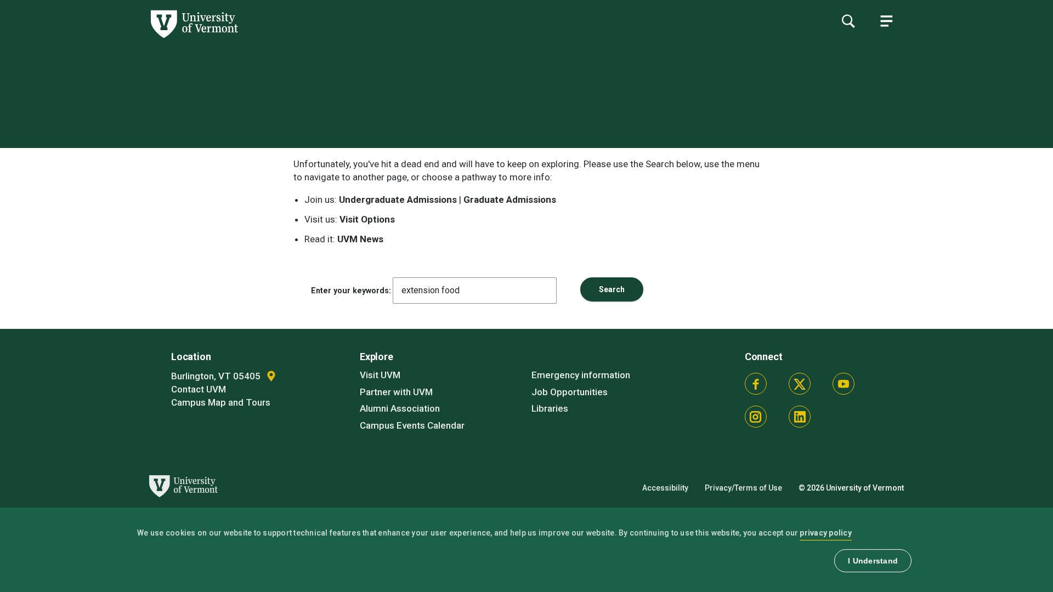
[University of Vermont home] (181, 503)
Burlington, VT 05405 (217, 376)
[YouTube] (843, 384)
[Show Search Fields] (848, 21)
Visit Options (367, 219)
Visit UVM (380, 374)
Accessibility (665, 487)
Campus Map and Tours (220, 402)
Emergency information (580, 374)
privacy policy (826, 532)
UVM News (360, 239)
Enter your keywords (350, 290)
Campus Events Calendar (412, 425)
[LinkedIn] (800, 417)
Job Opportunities (569, 391)
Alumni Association (400, 408)
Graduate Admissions (509, 199)
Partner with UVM (396, 391)
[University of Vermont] (119, 37)
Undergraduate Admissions (398, 199)
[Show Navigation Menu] (886, 21)
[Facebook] (756, 384)
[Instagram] (756, 417)
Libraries (549, 408)
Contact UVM (198, 389)
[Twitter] (800, 384)
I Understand (873, 560)
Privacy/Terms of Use (743, 487)
